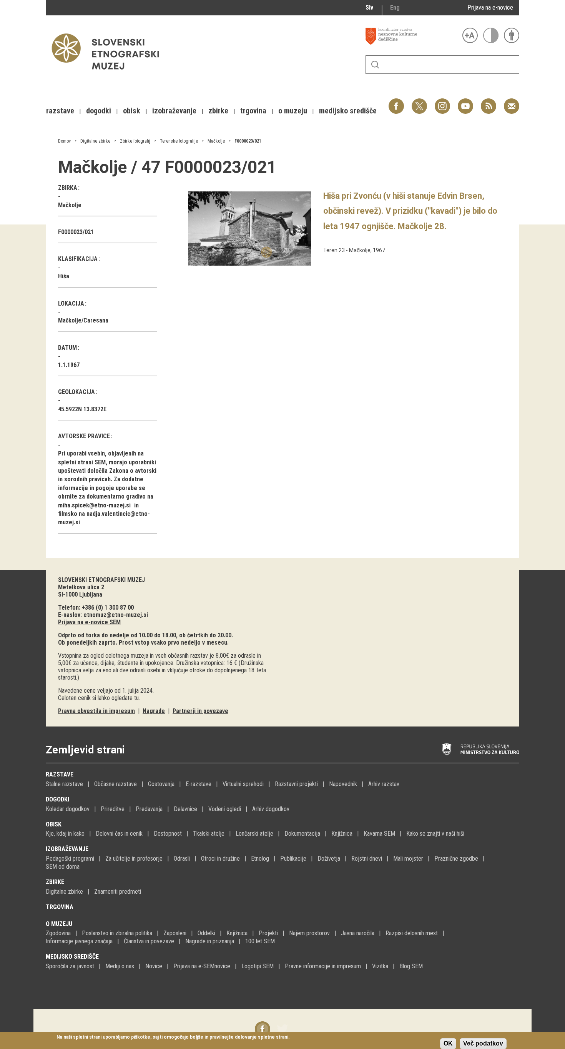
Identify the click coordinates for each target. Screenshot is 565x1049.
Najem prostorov (309, 933)
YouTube (465, 102)
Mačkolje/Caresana (83, 320)
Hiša (63, 276)
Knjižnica (341, 833)
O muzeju (59, 924)
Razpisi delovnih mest (412, 933)
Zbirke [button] (218, 110)
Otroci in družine (220, 858)
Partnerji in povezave (200, 711)
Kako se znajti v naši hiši (435, 833)
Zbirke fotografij (135, 141)
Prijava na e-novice (490, 7)
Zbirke (55, 882)
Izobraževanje (67, 849)
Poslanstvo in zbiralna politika (117, 933)
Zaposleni (174, 933)
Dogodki (57, 799)
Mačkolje (216, 141)
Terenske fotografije (179, 141)
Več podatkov (483, 1043)
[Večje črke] (470, 35)
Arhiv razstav (383, 784)
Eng (395, 7)
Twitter (419, 102)
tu (136, 698)
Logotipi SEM (257, 966)
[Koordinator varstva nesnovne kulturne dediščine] (412, 36)
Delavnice (185, 809)
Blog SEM (411, 966)
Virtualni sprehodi (243, 784)
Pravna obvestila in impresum (96, 711)
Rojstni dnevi (366, 858)
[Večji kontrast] (491, 35)
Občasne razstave (115, 784)
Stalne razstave (64, 784)
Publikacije (293, 858)
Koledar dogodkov (68, 809)
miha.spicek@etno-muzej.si (94, 505)
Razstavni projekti (296, 784)
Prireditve (113, 809)
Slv (369, 7)
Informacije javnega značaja (79, 941)
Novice (153, 966)
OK (448, 1043)
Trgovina (59, 907)
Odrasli (182, 858)
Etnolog (260, 858)
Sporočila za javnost (70, 966)
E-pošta (511, 102)
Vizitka (380, 966)
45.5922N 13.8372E (82, 409)
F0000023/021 (247, 141)
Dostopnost (168, 833)
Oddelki (206, 933)
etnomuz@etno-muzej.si (115, 614)
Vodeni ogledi (224, 809)
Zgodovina (58, 933)
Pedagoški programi (70, 858)
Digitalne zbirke (95, 141)
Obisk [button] (131, 110)
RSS (486, 102)
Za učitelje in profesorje (134, 858)
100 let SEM (260, 941)
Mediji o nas (119, 966)
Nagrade (154, 711)
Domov (64, 141)
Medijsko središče (72, 956)
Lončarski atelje (254, 833)
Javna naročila (357, 933)
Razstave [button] (60, 110)
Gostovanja (161, 784)
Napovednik (343, 784)
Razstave (59, 774)
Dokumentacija (302, 833)
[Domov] (109, 73)
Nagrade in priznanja (209, 941)
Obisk (53, 824)
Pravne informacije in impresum (323, 966)
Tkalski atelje (208, 833)
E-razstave (198, 784)
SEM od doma (63, 866)
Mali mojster (408, 858)
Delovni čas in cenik (119, 833)
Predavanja (149, 809)
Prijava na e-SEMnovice (201, 966)
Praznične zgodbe (456, 858)
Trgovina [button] (253, 110)
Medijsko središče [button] (348, 110)
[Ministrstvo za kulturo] (480, 749)
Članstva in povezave (149, 941)
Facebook (396, 102)
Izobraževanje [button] (174, 110)
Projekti (268, 933)
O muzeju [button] (292, 110)
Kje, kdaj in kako (65, 833)
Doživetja (328, 858)
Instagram (442, 102)
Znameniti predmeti (117, 891)
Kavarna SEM (379, 833)
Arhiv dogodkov (270, 809)
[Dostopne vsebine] (511, 35)
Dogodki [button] (98, 110)
